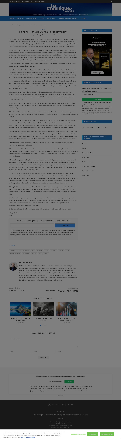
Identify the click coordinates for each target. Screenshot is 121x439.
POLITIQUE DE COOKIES (27, 437)
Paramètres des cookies (78, 434)
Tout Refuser (93, 434)
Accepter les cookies (107, 434)
